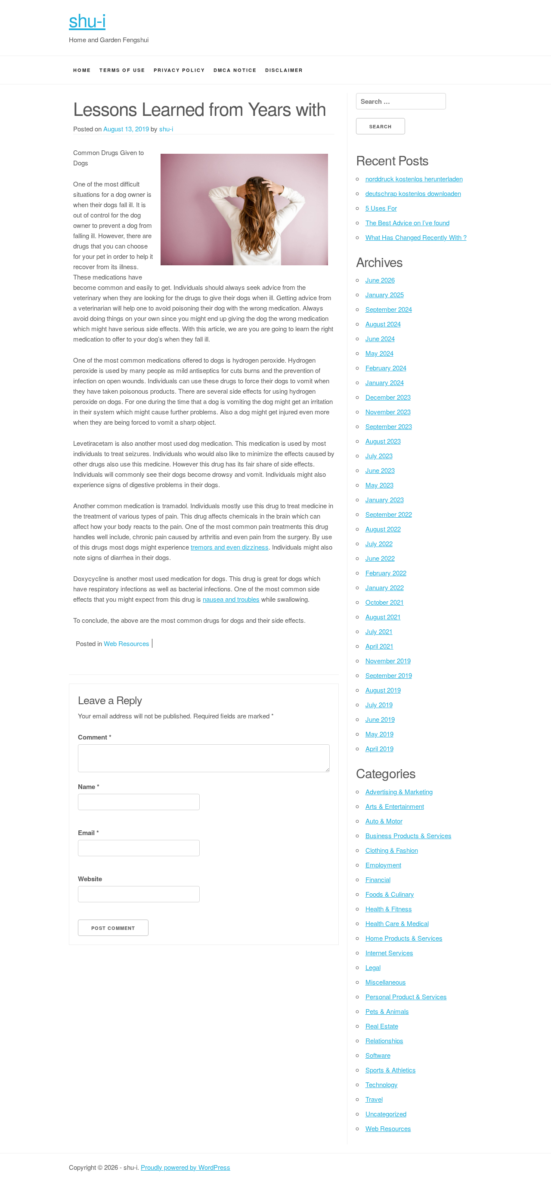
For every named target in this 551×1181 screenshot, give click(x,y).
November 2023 (388, 411)
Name (88, 786)
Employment (383, 864)
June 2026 (380, 279)
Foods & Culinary (389, 893)
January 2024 (384, 382)
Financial (377, 879)
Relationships (384, 1040)
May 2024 (379, 352)
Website (90, 878)
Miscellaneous (385, 981)
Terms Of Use (122, 70)
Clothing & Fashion (391, 850)
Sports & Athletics (390, 1069)
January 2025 (384, 294)
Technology (381, 1084)
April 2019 (379, 748)
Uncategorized (385, 1113)
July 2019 (379, 704)
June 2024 (380, 338)
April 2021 (379, 645)
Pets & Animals (387, 1011)
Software (377, 1055)
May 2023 (379, 484)
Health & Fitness (388, 908)
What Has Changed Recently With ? (416, 237)
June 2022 (380, 558)
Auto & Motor (383, 820)
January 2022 (384, 587)
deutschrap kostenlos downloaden (413, 193)
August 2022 (383, 528)
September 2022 (388, 514)
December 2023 (388, 396)
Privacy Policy (179, 70)
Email (88, 832)
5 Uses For (381, 207)
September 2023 (388, 426)
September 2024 (388, 309)
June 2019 (380, 719)
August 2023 (383, 440)
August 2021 (383, 616)
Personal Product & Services (406, 996)
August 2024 (383, 323)
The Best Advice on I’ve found (407, 222)
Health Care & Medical (397, 923)
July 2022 (379, 543)
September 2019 (388, 675)
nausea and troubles (231, 598)
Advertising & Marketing (399, 791)
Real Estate (381, 1025)
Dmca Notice (235, 70)
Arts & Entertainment (394, 806)
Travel (374, 1098)
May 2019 (379, 733)
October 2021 (384, 601)
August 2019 (383, 689)
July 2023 (379, 455)
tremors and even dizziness (230, 546)
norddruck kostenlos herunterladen (414, 178)
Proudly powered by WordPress (185, 1167)
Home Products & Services (404, 937)
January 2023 (384, 499)
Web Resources (126, 643)
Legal (373, 967)
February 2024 (385, 367)
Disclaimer (284, 70)
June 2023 (380, 470)
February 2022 (385, 572)
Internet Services (389, 952)
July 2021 (379, 631)
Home (82, 70)
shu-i (87, 19)
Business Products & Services (408, 835)
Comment (94, 737)
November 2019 (388, 660)
